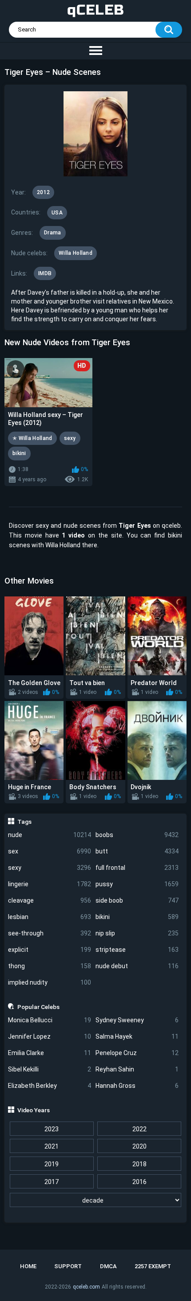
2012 (43, 192)
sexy (49, 867)
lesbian (49, 916)
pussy (137, 884)
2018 (139, 1164)
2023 (51, 1129)
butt (137, 851)
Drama (52, 233)
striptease (137, 949)
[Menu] (95, 51)
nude (49, 834)
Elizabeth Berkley (49, 1085)
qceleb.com (86, 1287)
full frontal (137, 867)
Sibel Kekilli (49, 1069)
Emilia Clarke (49, 1052)
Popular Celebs (38, 1006)
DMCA (108, 1266)
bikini (137, 916)
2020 (139, 1146)
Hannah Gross (137, 1085)
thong (49, 966)
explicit (49, 949)
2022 (139, 1129)
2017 (51, 1181)
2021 (51, 1146)
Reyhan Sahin (137, 1069)
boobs (137, 834)
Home (28, 1266)
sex (49, 851)
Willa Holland (75, 253)
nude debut (137, 966)
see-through (49, 933)
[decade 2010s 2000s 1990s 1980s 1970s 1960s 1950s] (95, 1200)
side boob (137, 900)
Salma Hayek (137, 1036)
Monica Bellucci (49, 1020)
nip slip (137, 933)
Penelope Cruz (137, 1052)
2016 (139, 1181)
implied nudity (49, 982)
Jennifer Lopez (49, 1036)
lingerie (49, 884)
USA (57, 213)
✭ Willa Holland (32, 438)
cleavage (49, 900)
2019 (51, 1164)
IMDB (45, 273)
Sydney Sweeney (137, 1020)
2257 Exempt (153, 1266)
